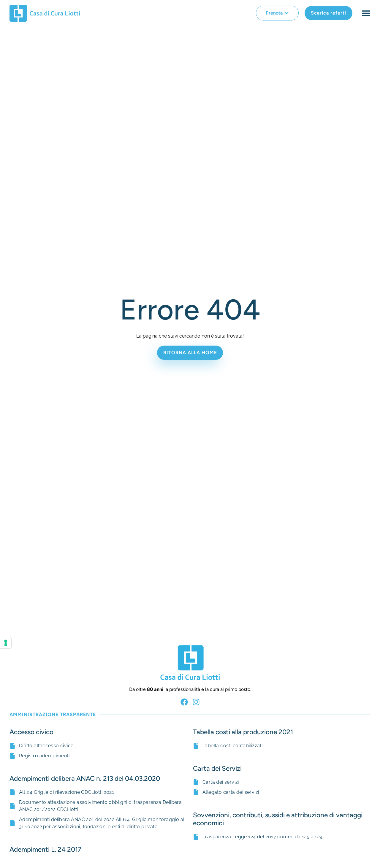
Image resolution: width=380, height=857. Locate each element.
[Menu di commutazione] (366, 13)
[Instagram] (196, 702)
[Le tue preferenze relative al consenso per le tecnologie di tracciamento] (5, 642)
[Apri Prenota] (286, 13)
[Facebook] (184, 702)
